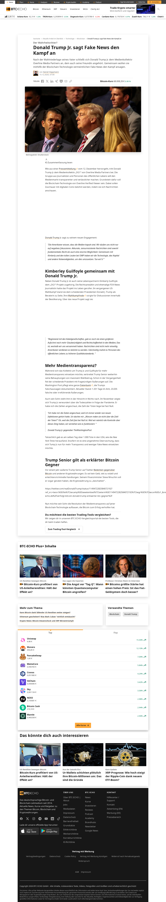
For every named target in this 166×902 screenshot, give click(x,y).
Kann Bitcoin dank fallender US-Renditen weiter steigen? (45, 612)
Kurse (88, 801)
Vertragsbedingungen (35, 856)
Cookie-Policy (70, 856)
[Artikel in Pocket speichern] (61, 81)
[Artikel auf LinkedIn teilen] (51, 81)
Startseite (36, 39)
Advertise (141, 2)
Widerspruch (84, 861)
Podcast (89, 814)
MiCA (85, 9)
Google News (91, 830)
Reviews (89, 809)
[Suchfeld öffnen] (158, 9)
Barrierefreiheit (70, 821)
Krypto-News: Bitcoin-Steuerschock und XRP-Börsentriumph (47, 621)
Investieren (75, 9)
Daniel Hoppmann (51, 72)
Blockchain (81, 39)
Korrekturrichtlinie (72, 837)
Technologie (70, 39)
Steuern (63, 9)
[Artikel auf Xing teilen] (56, 81)
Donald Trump (52, 237)
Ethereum (46, 9)
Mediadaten (69, 808)
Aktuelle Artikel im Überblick (53, 39)
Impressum (69, 813)
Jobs (65, 804)
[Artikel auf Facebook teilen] (42, 81)
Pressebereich (114, 817)
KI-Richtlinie (69, 842)
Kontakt (111, 804)
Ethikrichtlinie (70, 829)
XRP (55, 9)
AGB (77, 872)
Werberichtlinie (70, 833)
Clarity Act (95, 9)
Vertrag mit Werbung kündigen (93, 856)
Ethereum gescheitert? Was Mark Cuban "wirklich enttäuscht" (47, 616)
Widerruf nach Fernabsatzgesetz (126, 856)
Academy (89, 818)
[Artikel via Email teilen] (65, 81)
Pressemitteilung (67, 168)
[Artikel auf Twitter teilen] (47, 81)
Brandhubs (90, 822)
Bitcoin (36, 9)
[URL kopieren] (70, 81)
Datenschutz (69, 817)
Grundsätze (69, 825)
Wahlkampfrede (76, 295)
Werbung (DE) (114, 813)
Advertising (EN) (115, 808)
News (88, 797)
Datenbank (85, 385)
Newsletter (90, 826)
